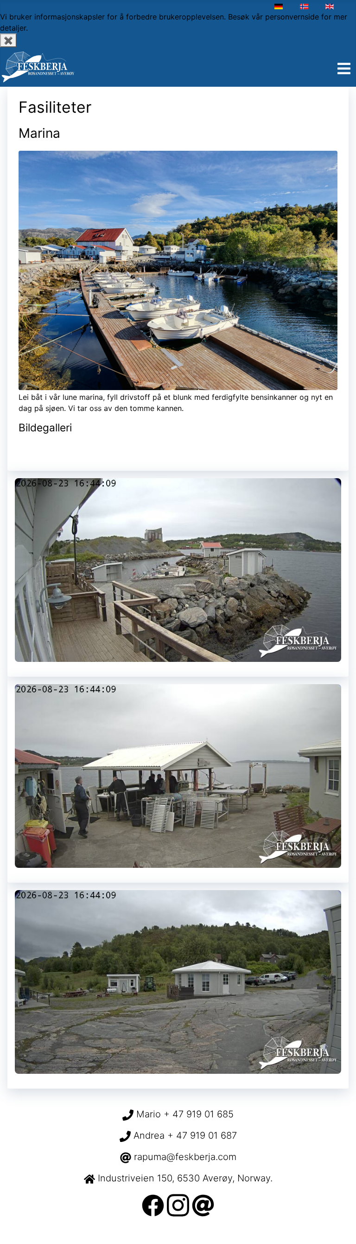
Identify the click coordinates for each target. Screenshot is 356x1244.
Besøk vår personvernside (273, 16)
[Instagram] (178, 1204)
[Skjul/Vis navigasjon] (344, 68)
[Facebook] (153, 1204)
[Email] (203, 1204)
